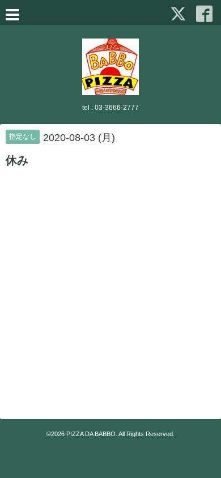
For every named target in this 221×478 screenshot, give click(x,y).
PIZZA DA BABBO (91, 433)
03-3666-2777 (117, 108)
